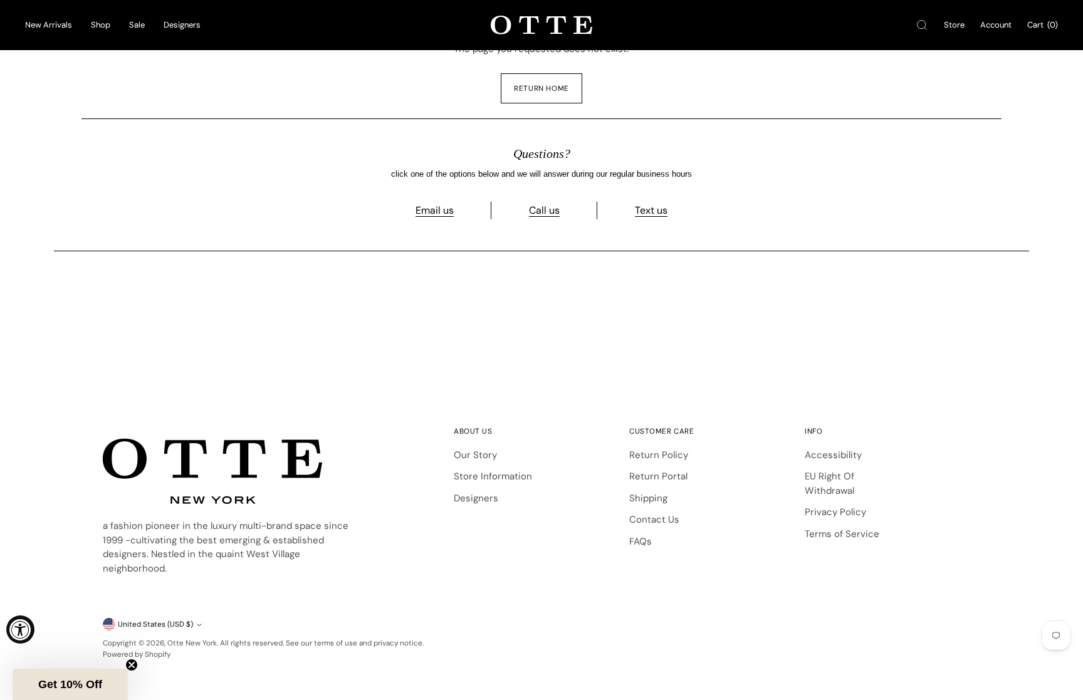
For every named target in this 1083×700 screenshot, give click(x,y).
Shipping (648, 498)
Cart (1042, 24)
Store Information (493, 476)
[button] (70, 684)
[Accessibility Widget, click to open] (20, 629)
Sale (137, 24)
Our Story (475, 455)
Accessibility (833, 455)
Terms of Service (842, 534)
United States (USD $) (155, 624)
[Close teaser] (131, 665)
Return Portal (658, 476)
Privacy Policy (835, 512)
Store (954, 24)
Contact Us (654, 519)
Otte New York (192, 643)
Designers (182, 24)
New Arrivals (48, 24)
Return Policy (658, 455)
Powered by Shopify (136, 654)
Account (996, 24)
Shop (100, 24)
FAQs (640, 541)
